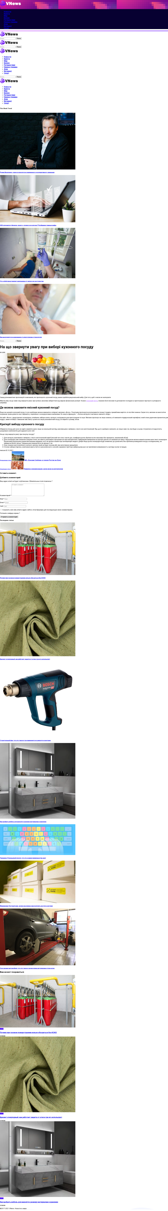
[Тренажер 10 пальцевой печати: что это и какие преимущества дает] (37, 854)
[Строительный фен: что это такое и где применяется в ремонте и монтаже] (37, 737)
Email (2, 502)
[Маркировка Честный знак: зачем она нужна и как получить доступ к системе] (37, 902)
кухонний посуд (92, 401)
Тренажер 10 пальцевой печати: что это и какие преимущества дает (23, 858)
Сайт (1, 506)
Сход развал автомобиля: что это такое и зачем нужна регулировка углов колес (27, 968)
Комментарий (5, 495)
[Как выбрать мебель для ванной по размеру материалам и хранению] (37, 818)
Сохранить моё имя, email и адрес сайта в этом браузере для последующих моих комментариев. (37, 510)
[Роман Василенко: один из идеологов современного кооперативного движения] (37, 169)
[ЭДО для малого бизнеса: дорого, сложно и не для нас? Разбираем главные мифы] (37, 222)
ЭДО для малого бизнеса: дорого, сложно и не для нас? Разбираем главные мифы (28, 225)
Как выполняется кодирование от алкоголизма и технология (21, 337)
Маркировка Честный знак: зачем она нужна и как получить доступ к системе (26, 906)
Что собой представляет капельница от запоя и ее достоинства (22, 281)
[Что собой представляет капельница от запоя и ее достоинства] (37, 278)
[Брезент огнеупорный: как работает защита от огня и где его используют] (37, 656)
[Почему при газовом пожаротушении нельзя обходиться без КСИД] (37, 574)
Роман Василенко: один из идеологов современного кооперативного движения (27, 172)
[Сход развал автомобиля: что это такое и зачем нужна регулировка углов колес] (37, 965)
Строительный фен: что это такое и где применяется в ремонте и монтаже (25, 740)
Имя (2, 499)
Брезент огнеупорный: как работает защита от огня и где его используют (25, 659)
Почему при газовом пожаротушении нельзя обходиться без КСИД (22, 578)
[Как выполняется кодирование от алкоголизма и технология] (37, 334)
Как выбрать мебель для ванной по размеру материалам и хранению (23, 821)
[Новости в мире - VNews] (9, 53)
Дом (2, 1029)
